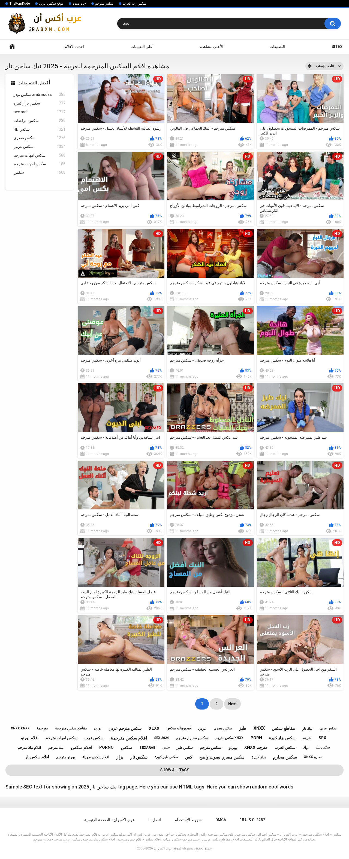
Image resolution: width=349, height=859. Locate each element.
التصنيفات (277, 46)
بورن (97, 728)
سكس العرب (285, 747)
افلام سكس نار (37, 757)
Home (12, 47)
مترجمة (42, 728)
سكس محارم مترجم (192, 738)
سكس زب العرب (134, 3)
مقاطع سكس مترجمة (71, 728)
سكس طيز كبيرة (166, 757)
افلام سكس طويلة (95, 757)
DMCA (220, 820)
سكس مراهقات (39, 120)
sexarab (147, 747)
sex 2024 (161, 738)
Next (232, 704)
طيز (242, 728)
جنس (166, 747)
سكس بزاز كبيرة (39, 103)
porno (106, 747)
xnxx (259, 728)
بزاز (119, 757)
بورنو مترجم (65, 757)
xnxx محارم (313, 757)
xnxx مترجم (255, 747)
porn (256, 737)
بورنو (232, 747)
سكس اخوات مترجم (39, 164)
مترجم (307, 738)
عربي (202, 728)
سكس (39, 172)
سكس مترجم (104, 3)
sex (322, 737)
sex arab (39, 112)
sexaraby (79, 3)
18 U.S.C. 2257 (252, 820)
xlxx (154, 728)
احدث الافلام (74, 46)
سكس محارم (285, 757)
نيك (306, 747)
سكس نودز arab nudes (39, 94)
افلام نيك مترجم (29, 747)
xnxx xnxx (20, 728)
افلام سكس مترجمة (129, 738)
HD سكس (39, 129)
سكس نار (139, 757)
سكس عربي (39, 146)
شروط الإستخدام (188, 820)
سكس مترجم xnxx (229, 738)
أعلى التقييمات (142, 46)
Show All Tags (174, 770)
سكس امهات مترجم (39, 155)
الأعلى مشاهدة (211, 46)
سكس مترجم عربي (125, 728)
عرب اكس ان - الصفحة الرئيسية (109, 820)
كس (188, 757)
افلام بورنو (29, 737)
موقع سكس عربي (51, 3)
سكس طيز (185, 747)
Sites (337, 46)
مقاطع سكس (283, 728)
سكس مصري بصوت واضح (222, 757)
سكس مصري (39, 138)
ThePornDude (19, 3)
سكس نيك (323, 747)
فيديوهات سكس (179, 728)
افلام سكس (81, 747)
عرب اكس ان (163, 848)
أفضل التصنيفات (33, 82)
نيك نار (307, 728)
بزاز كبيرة (259, 757)
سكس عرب (94, 738)
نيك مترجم (56, 747)
